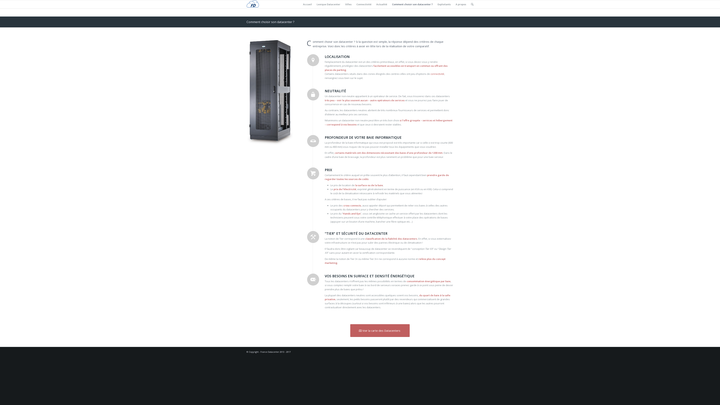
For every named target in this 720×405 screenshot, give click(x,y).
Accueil (307, 4)
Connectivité (363, 4)
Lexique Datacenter (328, 4)
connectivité (437, 74)
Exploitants (444, 4)
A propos (461, 4)
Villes (348, 4)
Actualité (381, 4)
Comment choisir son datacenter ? (412, 4)
